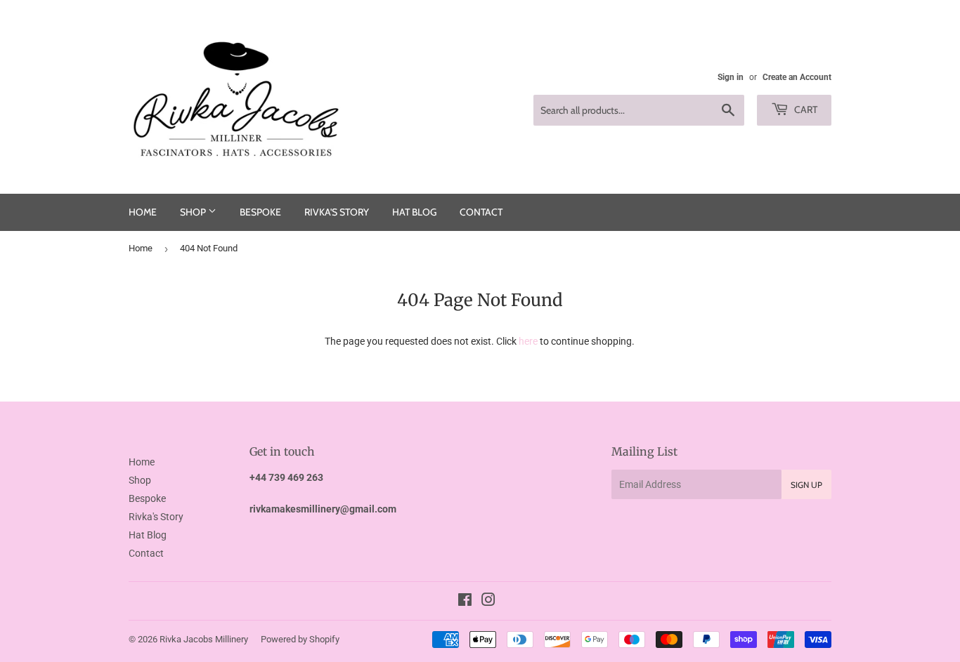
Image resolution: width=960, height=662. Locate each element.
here (528, 341)
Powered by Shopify (300, 639)
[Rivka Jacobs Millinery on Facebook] (465, 601)
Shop (194, 212)
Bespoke (260, 212)
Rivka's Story (336, 212)
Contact (481, 212)
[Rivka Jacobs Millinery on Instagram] (488, 601)
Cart (804, 109)
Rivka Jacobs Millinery (204, 639)
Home (143, 212)
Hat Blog (414, 212)
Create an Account (797, 77)
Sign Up (806, 484)
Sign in (731, 77)
